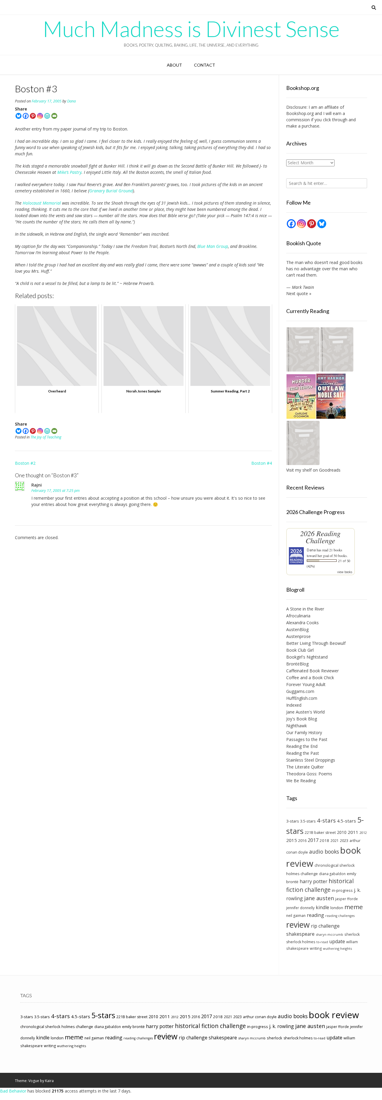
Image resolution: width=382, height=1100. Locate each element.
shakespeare (300, 934)
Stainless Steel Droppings (310, 760)
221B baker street (320, 832)
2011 (353, 832)
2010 (341, 832)
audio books (324, 851)
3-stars (292, 821)
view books (344, 572)
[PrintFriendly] (47, 116)
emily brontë (133, 1026)
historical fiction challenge (320, 885)
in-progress (342, 890)
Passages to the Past (306, 739)
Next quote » (298, 293)
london (336, 907)
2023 (344, 840)
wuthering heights (337, 948)
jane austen (319, 898)
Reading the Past (302, 753)
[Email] (54, 116)
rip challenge (325, 926)
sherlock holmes (300, 941)
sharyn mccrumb (329, 934)
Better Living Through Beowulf (316, 643)
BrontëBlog (297, 664)
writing (316, 948)
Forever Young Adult (306, 684)
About (174, 64)
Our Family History (304, 732)
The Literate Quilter (305, 767)
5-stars (103, 1015)
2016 (302, 840)
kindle (322, 907)
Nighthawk (296, 725)
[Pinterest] (33, 116)
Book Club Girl (300, 650)
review (298, 924)
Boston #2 (25, 463)
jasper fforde (346, 898)
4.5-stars (346, 821)
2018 (324, 840)
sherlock (352, 934)
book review (334, 1015)
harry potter (313, 881)
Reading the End (302, 746)
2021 (334, 840)
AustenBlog (297, 629)
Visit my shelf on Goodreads (313, 470)
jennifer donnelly (300, 907)
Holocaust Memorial (42, 203)
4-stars (326, 820)
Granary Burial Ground (111, 191)
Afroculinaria (298, 616)
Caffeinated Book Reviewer (312, 670)
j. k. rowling (281, 1026)
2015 (291, 840)
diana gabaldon (332, 873)
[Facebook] (26, 116)
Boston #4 (261, 463)
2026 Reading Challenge (320, 536)
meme (353, 907)
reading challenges (340, 916)
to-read (322, 942)
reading (315, 915)
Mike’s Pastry (69, 172)
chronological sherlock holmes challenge (56, 1026)
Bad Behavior (13, 1091)
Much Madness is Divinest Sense (191, 28)
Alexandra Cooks (302, 622)
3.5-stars (308, 821)
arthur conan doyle (260, 1016)
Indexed (293, 705)
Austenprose (298, 636)
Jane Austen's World (305, 712)
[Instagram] (40, 116)
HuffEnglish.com (301, 698)
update (337, 941)
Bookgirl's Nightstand (307, 657)
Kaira (49, 1080)
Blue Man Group (212, 246)
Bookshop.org (300, 113)
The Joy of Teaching (45, 437)
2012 (363, 832)
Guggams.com (300, 691)
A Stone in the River (305, 609)
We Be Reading (301, 780)
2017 (313, 840)
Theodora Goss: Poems (309, 774)
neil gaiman (296, 915)
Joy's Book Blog (301, 719)
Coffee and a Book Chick (310, 677)
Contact (204, 64)
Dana (71, 101)
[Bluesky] (18, 116)
